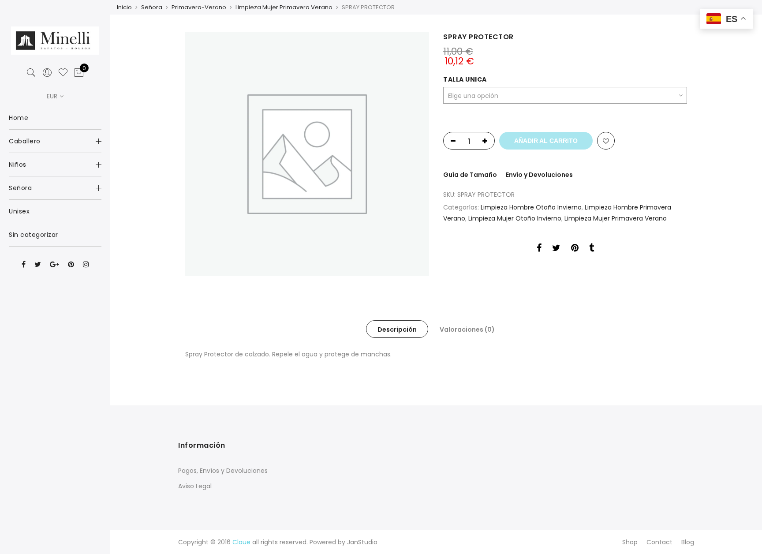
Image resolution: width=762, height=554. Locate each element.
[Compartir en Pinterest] (575, 249)
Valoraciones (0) (467, 329)
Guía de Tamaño (470, 174)
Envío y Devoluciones (539, 174)
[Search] (31, 73)
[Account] (47, 73)
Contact (659, 542)
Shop (630, 542)
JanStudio (362, 542)
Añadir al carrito (546, 140)
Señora (151, 7)
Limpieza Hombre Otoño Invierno (531, 207)
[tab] (397, 329)
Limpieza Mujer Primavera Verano (283, 7)
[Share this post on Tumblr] (591, 249)
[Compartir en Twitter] (556, 249)
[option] (307, 154)
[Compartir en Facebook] (539, 249)
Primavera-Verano (199, 7)
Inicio (124, 7)
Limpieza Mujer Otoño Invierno (514, 218)
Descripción (397, 329)
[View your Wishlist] (63, 73)
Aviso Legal (195, 486)
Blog (687, 542)
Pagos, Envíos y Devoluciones (223, 470)
